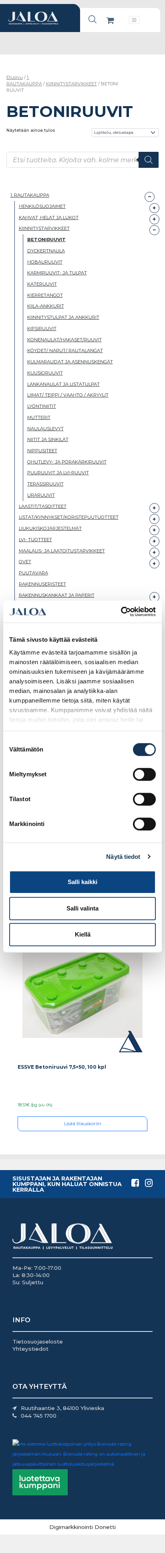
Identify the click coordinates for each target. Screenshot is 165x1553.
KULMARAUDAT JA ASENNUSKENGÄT (70, 362)
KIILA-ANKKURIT (45, 306)
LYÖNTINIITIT (41, 406)
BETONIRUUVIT (46, 239)
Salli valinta (82, 908)
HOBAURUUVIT (44, 262)
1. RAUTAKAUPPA (24, 81)
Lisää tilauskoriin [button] (82, 1123)
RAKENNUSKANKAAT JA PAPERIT (57, 595)
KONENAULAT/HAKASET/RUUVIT (64, 339)
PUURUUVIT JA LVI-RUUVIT (58, 472)
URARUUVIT (41, 495)
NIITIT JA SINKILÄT (47, 439)
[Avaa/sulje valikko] (134, 20)
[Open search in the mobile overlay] (92, 19)
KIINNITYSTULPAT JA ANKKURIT (63, 317)
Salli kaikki (82, 881)
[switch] (144, 774)
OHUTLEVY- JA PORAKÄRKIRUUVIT (67, 462)
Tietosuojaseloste (37, 1341)
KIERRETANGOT (45, 295)
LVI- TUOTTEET (35, 539)
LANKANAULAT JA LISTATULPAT (63, 384)
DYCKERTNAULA (46, 251)
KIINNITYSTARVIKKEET (71, 84)
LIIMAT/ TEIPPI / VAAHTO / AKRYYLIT (68, 395)
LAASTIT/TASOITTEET (42, 506)
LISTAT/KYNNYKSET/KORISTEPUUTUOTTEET (69, 517)
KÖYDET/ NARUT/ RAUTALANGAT (65, 350)
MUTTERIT (38, 417)
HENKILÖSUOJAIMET (42, 206)
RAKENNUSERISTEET (42, 584)
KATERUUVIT (42, 284)
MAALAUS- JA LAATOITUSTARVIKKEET (62, 551)
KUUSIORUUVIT (45, 373)
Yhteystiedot (30, 1349)
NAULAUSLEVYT (45, 428)
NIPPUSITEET (42, 450)
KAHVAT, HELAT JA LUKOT (48, 217)
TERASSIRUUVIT (45, 484)
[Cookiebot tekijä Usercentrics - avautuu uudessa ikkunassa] (121, 611)
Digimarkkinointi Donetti (82, 1527)
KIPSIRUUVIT (41, 328)
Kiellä (83, 934)
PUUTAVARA (33, 573)
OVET (25, 561)
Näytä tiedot (123, 856)
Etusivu (14, 77)
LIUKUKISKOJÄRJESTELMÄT (50, 528)
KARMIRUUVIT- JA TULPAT (57, 273)
